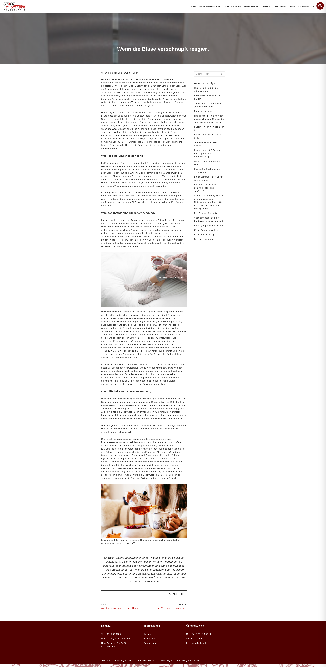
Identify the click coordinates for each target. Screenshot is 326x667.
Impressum (149, 639)
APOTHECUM (303, 7)
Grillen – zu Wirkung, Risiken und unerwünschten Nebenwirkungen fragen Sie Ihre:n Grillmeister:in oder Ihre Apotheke (209, 202)
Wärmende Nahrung (204, 235)
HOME (193, 7)
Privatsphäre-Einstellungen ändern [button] (117, 660)
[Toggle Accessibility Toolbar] (320, 6)
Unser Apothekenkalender (207, 230)
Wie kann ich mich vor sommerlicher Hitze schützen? (205, 187)
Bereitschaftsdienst (196, 643)
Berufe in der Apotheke (206, 213)
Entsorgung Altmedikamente (208, 225)
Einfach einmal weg (204, 111)
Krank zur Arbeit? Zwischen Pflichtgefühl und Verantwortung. (208, 153)
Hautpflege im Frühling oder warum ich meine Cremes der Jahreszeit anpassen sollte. (209, 119)
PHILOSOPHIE (281, 7)
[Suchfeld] (222, 74)
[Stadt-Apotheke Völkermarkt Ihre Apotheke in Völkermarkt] (14, 6)
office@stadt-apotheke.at (119, 639)
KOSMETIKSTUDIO (251, 7)
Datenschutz (150, 643)
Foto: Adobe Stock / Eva (174, 509)
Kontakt (147, 634)
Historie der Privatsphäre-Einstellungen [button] (154, 660)
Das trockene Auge (204, 239)
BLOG (315, 7)
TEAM (292, 7)
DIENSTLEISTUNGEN (232, 7)
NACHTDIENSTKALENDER (209, 7)
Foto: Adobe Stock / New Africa (171, 277)
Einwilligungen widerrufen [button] (187, 660)
